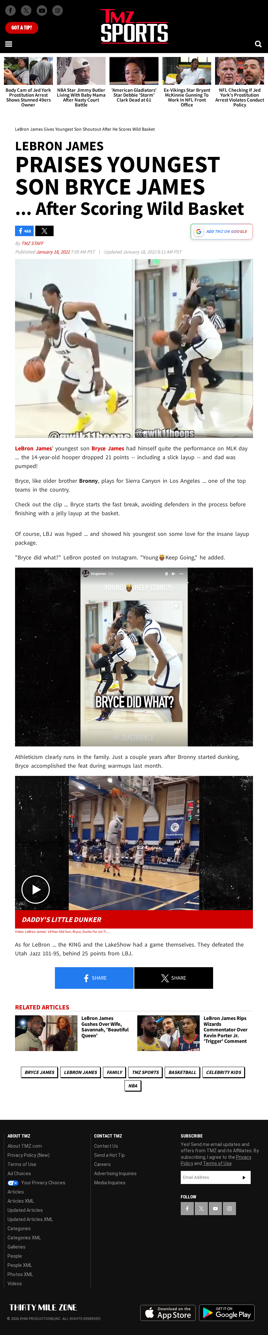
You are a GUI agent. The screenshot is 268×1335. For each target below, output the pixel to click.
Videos (15, 1283)
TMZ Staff (32, 243)
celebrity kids (223, 1072)
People (15, 1256)
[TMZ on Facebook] (10, 10)
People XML (20, 1265)
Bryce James (39, 1072)
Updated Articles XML (30, 1219)
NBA (132, 1085)
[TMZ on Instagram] (57, 10)
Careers (102, 1164)
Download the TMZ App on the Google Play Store (227, 1313)
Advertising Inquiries (115, 1173)
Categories (19, 1228)
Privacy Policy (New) (29, 1155)
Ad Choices (19, 1173)
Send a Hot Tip (109, 1155)
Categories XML (24, 1237)
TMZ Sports (145, 1072)
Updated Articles (25, 1210)
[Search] (259, 44)
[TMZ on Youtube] (42, 10)
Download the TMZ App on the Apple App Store (168, 1313)
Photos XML (20, 1274)
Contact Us (106, 1146)
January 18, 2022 (53, 252)
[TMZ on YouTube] (215, 1208)
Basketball (182, 1072)
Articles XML (21, 1201)
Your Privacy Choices (42, 1182)
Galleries (16, 1247)
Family (114, 1072)
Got (21, 28)
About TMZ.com (25, 1146)
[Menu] (9, 44)
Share (99, 977)
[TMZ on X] (26, 10)
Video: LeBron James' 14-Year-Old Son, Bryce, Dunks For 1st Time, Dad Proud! (62, 931)
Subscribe (244, 1177)
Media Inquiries (110, 1182)
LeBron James (80, 1072)
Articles (16, 1191)
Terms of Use (22, 1164)
